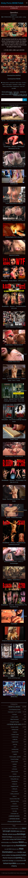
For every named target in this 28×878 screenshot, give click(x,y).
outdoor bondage (11, 855)
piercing (15, 744)
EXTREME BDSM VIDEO (8, 17)
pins (15, 746)
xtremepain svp (14, 813)
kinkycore (15, 783)
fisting (25, 842)
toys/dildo (14, 88)
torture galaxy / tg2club (15, 756)
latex (18, 849)
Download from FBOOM (14, 78)
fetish (3, 84)
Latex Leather (14, 716)
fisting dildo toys (15, 779)
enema (14, 774)
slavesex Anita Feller (15, 798)
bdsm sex (19, 831)
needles (20, 84)
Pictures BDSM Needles (14, 821)
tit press (15, 803)
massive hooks (15, 734)
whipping (14, 866)
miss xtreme (15, 791)
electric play (18, 82)
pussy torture (9, 86)
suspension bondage (7, 860)
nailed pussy (15, 736)
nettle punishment (15, 793)
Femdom (24, 82)
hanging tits (14, 781)
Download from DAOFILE (14, 75)
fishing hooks (15, 729)
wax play (15, 811)
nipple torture (15, 741)
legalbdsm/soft (14, 786)
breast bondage (15, 759)
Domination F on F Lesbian (14, 712)
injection (15, 732)
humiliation (15, 84)
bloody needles (18, 17)
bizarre (23, 831)
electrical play (5, 842)
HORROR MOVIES (14, 816)
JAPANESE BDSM (14, 818)
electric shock (15, 771)
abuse (3, 828)
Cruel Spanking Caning (14, 709)
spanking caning (15, 801)
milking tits (14, 788)
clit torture (14, 769)
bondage (21, 834)
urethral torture (14, 806)
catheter (15, 764)
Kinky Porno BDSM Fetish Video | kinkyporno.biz (15, 873)
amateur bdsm (7, 828)
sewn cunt (22, 86)
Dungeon (24, 839)
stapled (15, 754)
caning (11, 839)
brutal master (15, 761)
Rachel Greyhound (9, 858)
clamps (14, 766)
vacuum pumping (20, 863)
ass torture (20, 828)
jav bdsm (9, 849)
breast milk (14, 837)
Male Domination (15, 719)
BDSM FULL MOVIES (14, 706)
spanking (18, 858)
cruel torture (12, 82)
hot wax (13, 845)
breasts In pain (20, 837)
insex (5, 849)
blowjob (15, 834)
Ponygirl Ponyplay (15, 721)
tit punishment (20, 860)
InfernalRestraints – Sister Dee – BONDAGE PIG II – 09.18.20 (14, 92)
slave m (15, 796)
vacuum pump (14, 808)
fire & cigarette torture (15, 776)
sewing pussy (16, 86)
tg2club (15, 860)
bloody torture (6, 82)
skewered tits (15, 751)
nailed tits (15, 739)
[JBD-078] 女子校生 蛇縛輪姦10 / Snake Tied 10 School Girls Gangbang (14, 95)
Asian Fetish (14, 828)
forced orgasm (9, 84)
